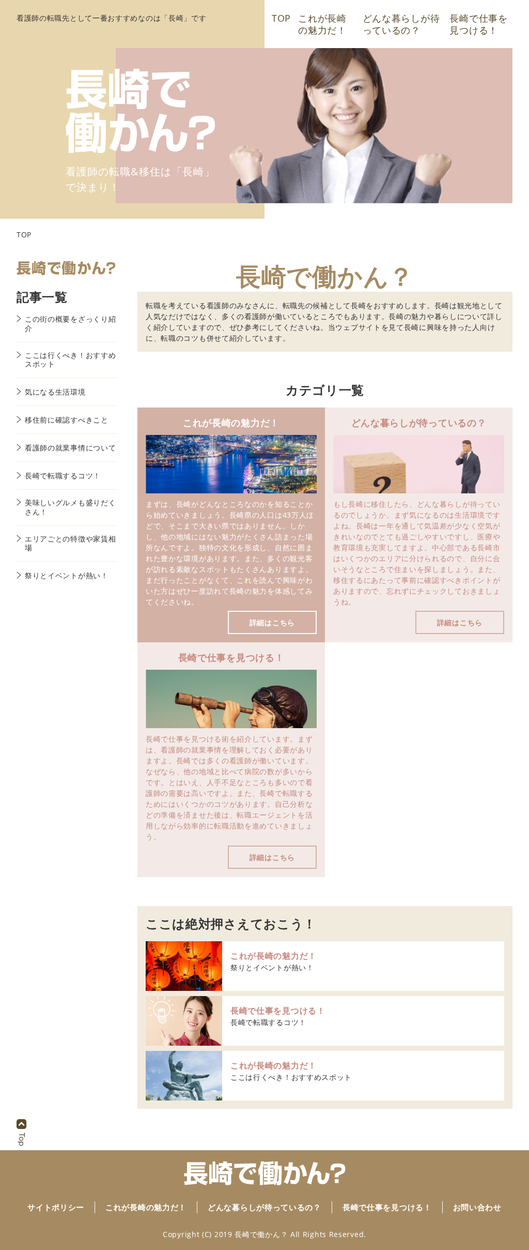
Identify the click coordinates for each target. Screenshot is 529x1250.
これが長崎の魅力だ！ (322, 24)
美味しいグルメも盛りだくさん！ (70, 507)
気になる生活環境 (55, 392)
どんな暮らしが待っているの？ (401, 24)
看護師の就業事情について (70, 448)
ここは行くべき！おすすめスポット (291, 1077)
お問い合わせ (477, 1207)
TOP (281, 18)
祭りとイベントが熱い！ (272, 967)
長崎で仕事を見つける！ (478, 24)
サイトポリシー (55, 1207)
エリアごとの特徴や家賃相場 (70, 543)
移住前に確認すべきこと (66, 420)
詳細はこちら (272, 622)
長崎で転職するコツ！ (268, 1022)
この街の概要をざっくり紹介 (70, 323)
